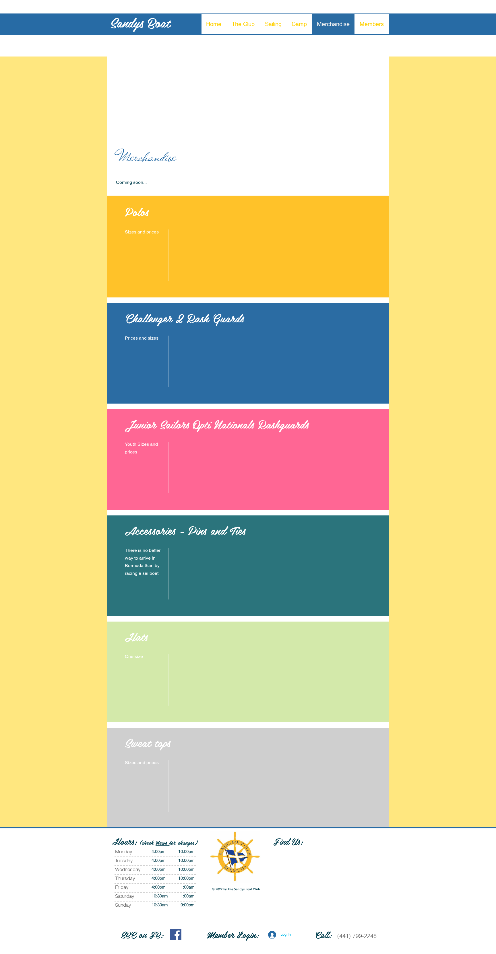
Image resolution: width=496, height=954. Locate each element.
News (162, 842)
